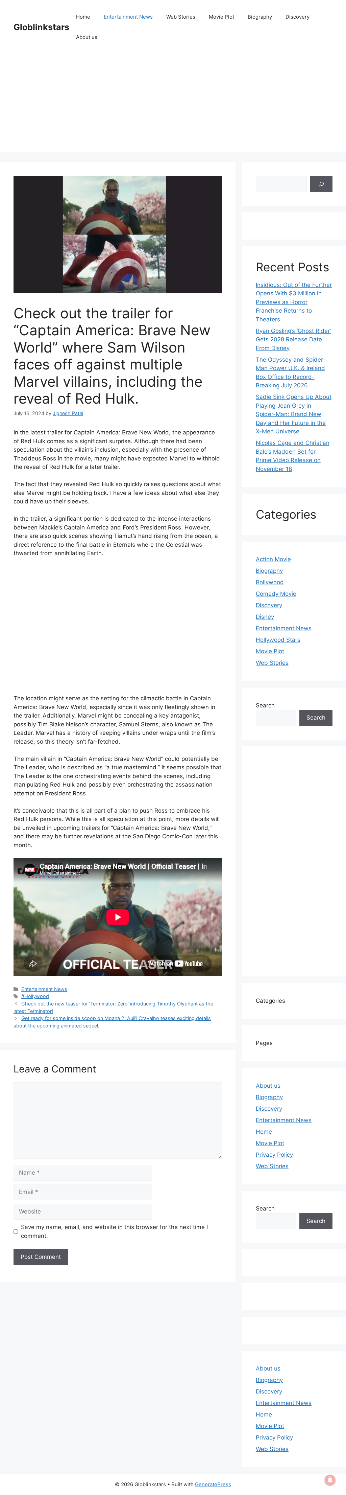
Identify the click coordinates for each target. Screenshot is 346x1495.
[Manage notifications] (330, 1480)
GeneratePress (213, 1484)
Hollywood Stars (278, 639)
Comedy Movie (276, 593)
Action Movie (273, 559)
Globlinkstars (41, 27)
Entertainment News (128, 17)
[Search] (321, 184)
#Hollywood (35, 996)
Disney (265, 616)
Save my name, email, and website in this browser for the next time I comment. (114, 1231)
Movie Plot (221, 17)
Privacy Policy (274, 1154)
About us (86, 37)
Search (265, 705)
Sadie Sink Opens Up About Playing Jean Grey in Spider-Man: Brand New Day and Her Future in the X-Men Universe (293, 414)
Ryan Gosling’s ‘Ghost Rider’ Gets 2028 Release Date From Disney (293, 339)
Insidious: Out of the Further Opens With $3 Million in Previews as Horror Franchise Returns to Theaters (294, 302)
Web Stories (180, 17)
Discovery (298, 17)
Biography (260, 17)
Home (83, 17)
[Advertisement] (173, 105)
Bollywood (270, 582)
